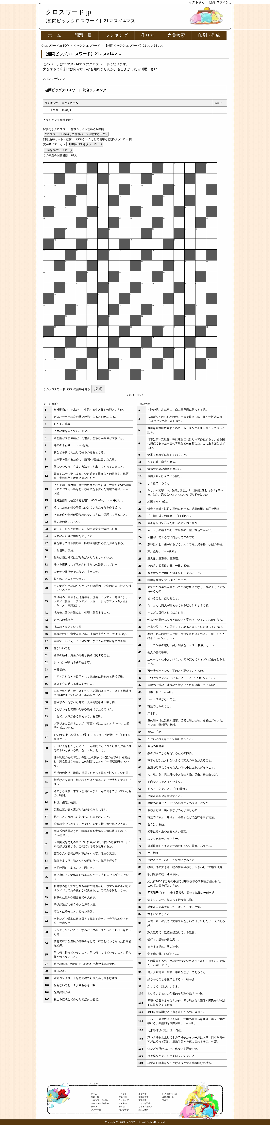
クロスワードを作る (100, 1103)
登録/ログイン (219, 2)
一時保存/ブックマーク (58, 150)
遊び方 (165, 1100)
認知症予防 (143, 1110)
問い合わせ (124, 1110)
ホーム (54, 35)
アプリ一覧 (96, 1110)
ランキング (116, 35)
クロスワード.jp (68, 12)
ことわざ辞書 (144, 1103)
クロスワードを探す (100, 1100)
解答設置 (123, 1106)
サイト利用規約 (145, 1106)
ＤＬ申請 (123, 1103)
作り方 (147, 35)
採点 (98, 389)
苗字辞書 (142, 1100)
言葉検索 (176, 35)
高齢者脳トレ (168, 1097)
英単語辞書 (143, 1097)
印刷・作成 (209, 35)
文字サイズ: (51, 144)
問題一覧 (83, 35)
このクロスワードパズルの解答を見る (66, 389)
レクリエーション (170, 1094)
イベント (123, 1094)
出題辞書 (142, 1094)
